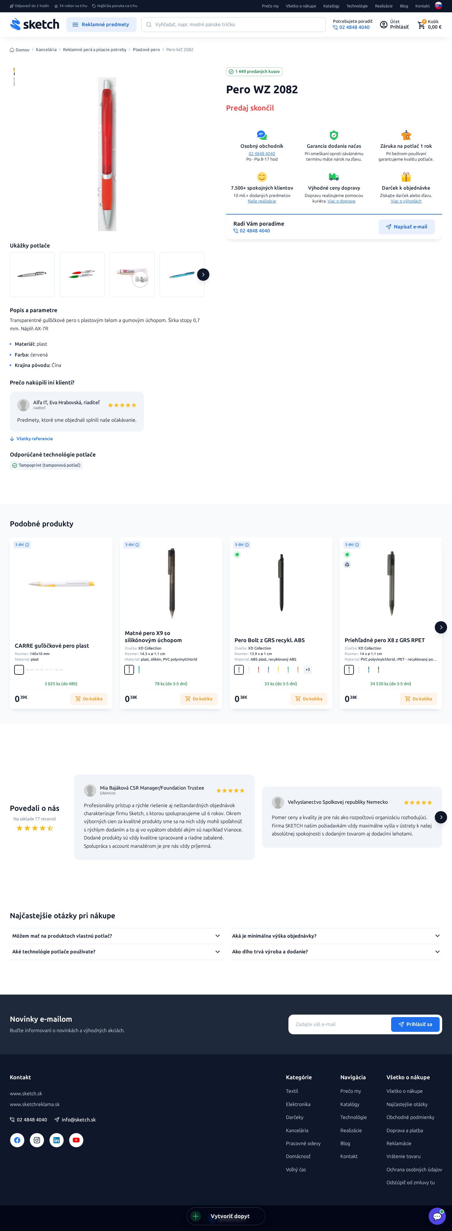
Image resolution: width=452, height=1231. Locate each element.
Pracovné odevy (303, 1143)
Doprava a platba (405, 1130)
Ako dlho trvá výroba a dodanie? (270, 952)
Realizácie (384, 6)
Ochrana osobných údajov (414, 1170)
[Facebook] (17, 1140)
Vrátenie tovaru (404, 1156)
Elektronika (298, 1104)
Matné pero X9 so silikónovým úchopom (153, 637)
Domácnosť (298, 1156)
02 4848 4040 (262, 153)
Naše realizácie (262, 201)
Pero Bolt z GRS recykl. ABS (270, 640)
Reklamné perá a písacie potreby (94, 49)
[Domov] (34, 25)
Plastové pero (146, 49)
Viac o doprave (341, 201)
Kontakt (422, 6)
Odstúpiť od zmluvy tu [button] (411, 1182)
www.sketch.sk (26, 1093)
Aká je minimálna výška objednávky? (274, 936)
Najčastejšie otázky (407, 1104)
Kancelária (46, 49)
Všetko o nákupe (301, 6)
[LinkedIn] (56, 1140)
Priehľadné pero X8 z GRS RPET (385, 640)
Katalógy (331, 6)
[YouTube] (76, 1140)
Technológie (357, 6)
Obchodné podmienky (410, 1117)
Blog (404, 6)
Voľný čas (296, 1170)
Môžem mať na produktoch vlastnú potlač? (62, 936)
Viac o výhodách (406, 201)
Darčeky (294, 1117)
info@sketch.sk (79, 1120)
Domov (23, 50)
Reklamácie (399, 1143)
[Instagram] (37, 1140)
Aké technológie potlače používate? (53, 952)
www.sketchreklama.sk (35, 1104)
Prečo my (270, 6)
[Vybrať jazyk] (438, 6)
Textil (292, 1091)
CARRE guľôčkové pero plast (52, 645)
